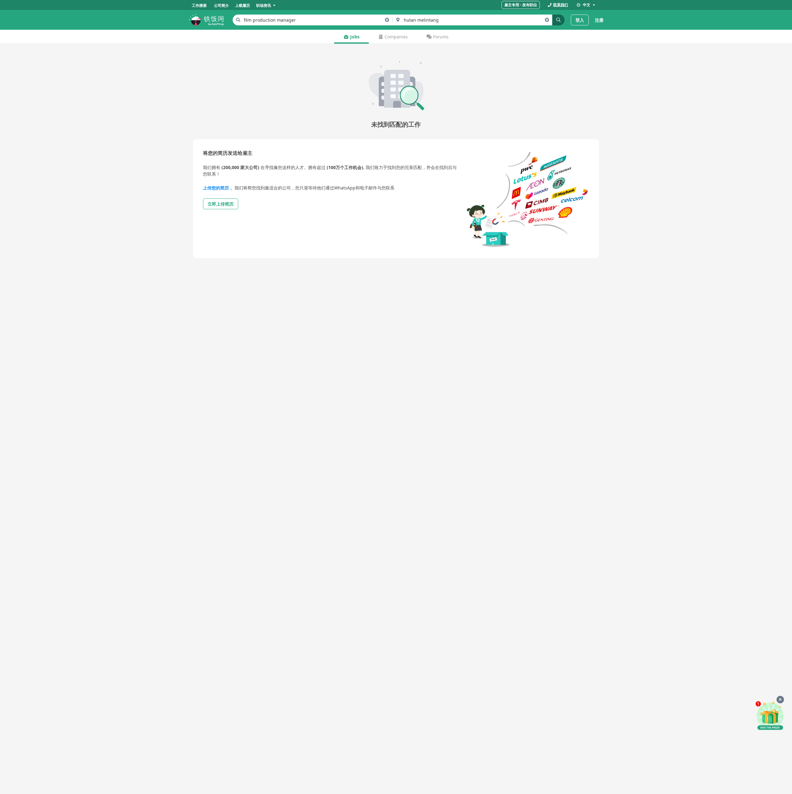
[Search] (558, 20)
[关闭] (780, 699)
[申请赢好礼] (770, 716)
